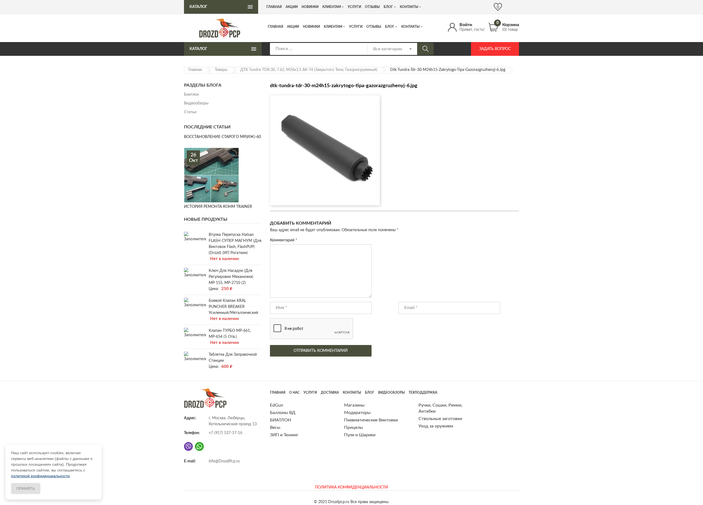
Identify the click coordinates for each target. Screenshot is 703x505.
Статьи (190, 112)
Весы (275, 427)
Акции (293, 26)
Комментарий (283, 240)
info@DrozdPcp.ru (224, 461)
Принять (25, 488)
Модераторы (357, 412)
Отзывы (373, 26)
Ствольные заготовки (440, 418)
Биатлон (191, 94)
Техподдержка (423, 392)
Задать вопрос (495, 49)
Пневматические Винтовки (371, 420)
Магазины (354, 405)
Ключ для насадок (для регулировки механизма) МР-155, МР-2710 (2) (231, 277)
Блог (389, 26)
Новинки (311, 26)
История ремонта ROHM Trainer (218, 207)
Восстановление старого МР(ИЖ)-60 (222, 137)
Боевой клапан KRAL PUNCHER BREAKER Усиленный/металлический (233, 307)
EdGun (276, 405)
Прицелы (353, 427)
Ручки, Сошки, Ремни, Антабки (440, 408)
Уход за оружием (436, 426)
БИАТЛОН (280, 420)
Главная (275, 26)
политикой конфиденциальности (40, 476)
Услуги (355, 26)
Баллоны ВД (282, 412)
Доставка (330, 392)
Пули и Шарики (359, 435)
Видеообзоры (196, 103)
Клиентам (333, 26)
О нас (294, 392)
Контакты (410, 26)
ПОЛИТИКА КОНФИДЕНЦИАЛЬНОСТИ (351, 487)
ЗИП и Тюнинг (284, 435)
